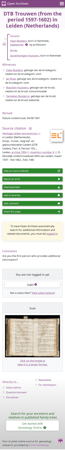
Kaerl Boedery (18, 41)
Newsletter (45, 380)
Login (30, 284)
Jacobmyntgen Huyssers (24, 55)
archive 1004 (19, 152)
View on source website (16, 170)
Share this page (12, 211)
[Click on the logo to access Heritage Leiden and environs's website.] (55, 133)
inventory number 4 (42, 152)
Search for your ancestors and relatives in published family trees (32, 415)
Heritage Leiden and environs (20, 133)
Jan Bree (11, 79)
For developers (47, 385)
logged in (52, 233)
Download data (12, 187)
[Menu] (61, 3)
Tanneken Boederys (18, 96)
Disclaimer (12, 397)
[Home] (60, 441)
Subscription (13, 387)
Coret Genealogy (39, 445)
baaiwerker (17, 44)
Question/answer (16, 392)
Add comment (11, 203)
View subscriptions (43, 293)
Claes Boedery (14, 70)
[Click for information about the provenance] (29, 128)
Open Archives (17, 3)
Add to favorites (12, 195)
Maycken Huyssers (17, 87)
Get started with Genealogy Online (30, 425)
